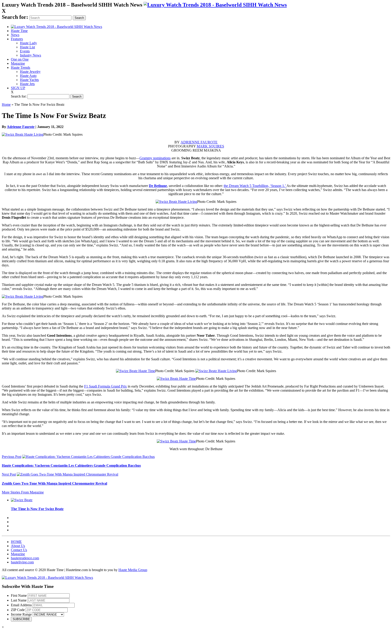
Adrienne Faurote (20, 127)
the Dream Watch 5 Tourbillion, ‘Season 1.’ (255, 186)
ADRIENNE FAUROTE (199, 142)
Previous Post (11, 457)
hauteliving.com (22, 562)
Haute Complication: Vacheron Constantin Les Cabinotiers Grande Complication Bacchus (71, 465)
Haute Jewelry (30, 72)
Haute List (27, 47)
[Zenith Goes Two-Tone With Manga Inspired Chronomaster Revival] (67, 474)
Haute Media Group (132, 570)
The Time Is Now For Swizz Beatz (37, 509)
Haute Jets (27, 84)
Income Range (21, 614)
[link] (215, 5)
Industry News (30, 55)
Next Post (9, 474)
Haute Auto (28, 76)
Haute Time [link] (19, 31)
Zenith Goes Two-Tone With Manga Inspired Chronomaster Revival (54, 483)
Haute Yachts (29, 80)
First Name (19, 595)
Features (17, 39)
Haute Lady (28, 43)
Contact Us (19, 550)
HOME (16, 542)
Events (25, 51)
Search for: (15, 17)
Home (6, 104)
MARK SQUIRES (210, 146)
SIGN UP (18, 88)
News (15, 35)
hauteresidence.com (25, 558)
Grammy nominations (155, 158)
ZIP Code (18, 610)
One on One (20, 59)
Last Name (19, 600)
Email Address (21, 605)
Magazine (18, 63)
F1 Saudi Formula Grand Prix (105, 386)
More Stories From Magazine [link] (23, 492)
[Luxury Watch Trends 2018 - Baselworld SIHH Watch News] (47, 577)
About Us (18, 546)
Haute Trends (20, 67)
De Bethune (158, 186)
